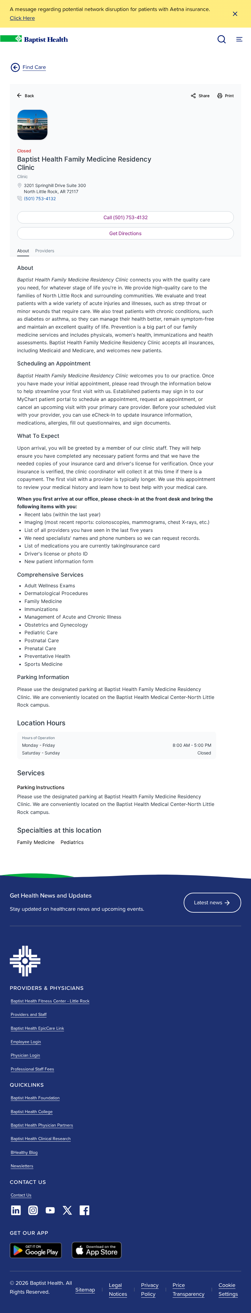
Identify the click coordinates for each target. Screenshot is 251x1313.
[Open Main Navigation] (239, 39)
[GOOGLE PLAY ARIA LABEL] (36, 1250)
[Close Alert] (235, 14)
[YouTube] (50, 1210)
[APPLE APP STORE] (97, 1250)
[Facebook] (84, 1210)
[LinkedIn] (16, 1210)
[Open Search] (221, 39)
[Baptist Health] (66, 961)
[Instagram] (33, 1210)
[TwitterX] (67, 1210)
